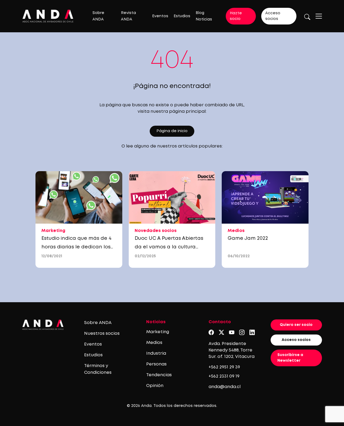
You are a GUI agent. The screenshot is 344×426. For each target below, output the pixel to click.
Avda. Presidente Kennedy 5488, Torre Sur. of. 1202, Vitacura (232, 350)
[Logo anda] (48, 16)
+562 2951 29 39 (224, 367)
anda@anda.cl (225, 387)
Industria (156, 353)
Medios (154, 343)
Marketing (157, 332)
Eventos (160, 16)
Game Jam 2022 (248, 238)
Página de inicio (172, 131)
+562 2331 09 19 (224, 376)
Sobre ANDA (98, 323)
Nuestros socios (102, 334)
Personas (156, 364)
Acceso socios (272, 16)
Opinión (154, 386)
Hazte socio (236, 16)
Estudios (182, 16)
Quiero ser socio (296, 324)
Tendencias (159, 375)
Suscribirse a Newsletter (290, 357)
